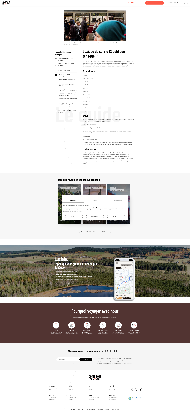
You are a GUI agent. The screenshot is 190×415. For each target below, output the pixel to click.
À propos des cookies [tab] (117, 200)
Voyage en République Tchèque (71, 42)
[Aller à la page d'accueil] (6, 3)
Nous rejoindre (81, 409)
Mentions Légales (91, 409)
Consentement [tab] (73, 200)
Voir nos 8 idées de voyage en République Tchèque (95, 231)
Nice (70, 395)
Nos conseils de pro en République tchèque (109, 42)
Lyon (90, 386)
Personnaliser (94, 216)
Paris (90, 395)
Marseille (112, 386)
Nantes (51, 395)
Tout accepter (116, 216)
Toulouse (112, 395)
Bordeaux (52, 386)
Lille (70, 386)
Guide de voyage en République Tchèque (89, 42)
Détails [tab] (95, 200)
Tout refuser (74, 216)
